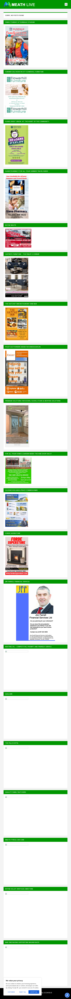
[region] (22, 987)
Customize (11, 992)
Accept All (33, 992)
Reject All (22, 992)
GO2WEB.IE (48, 993)
